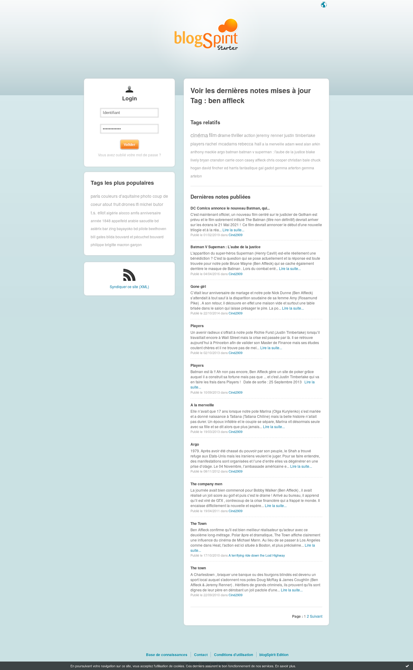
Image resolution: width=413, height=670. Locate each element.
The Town (198, 523)
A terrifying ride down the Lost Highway (257, 555)
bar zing (109, 228)
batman (232, 151)
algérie (112, 212)
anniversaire (150, 212)
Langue (324, 5)
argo (221, 151)
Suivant (316, 616)
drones (128, 204)
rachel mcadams (221, 144)
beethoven (157, 228)
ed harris (231, 167)
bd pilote (141, 228)
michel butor (151, 204)
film (213, 134)
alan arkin (312, 143)
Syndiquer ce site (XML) (129, 286)
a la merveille (273, 143)
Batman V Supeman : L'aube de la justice (225, 246)
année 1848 (101, 220)
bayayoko (125, 228)
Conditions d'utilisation (233, 654)
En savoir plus (285, 665)
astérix (96, 228)
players (197, 144)
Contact (201, 654)
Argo (194, 444)
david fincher (212, 167)
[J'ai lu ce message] (407, 665)
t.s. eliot (98, 213)
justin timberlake (299, 135)
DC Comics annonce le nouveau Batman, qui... (230, 208)
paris (95, 196)
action (249, 135)
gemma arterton (288, 167)
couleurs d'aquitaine (120, 196)
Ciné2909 (235, 235)
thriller (237, 135)
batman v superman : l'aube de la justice (272, 151)
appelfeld (119, 220)
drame (224, 135)
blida (110, 236)
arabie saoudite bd (143, 220)
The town (198, 568)
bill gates (98, 236)
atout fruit (111, 204)
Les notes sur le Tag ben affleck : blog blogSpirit (206, 34)
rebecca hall (249, 144)
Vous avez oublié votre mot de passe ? (129, 154)
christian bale (299, 159)
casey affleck (255, 159)
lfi (137, 204)
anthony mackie (203, 151)
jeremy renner (269, 135)
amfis (135, 212)
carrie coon (234, 159)
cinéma (199, 135)
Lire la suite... (233, 229)
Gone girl (198, 286)
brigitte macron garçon (123, 244)
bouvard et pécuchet (132, 236)
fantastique (248, 167)
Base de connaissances (166, 654)
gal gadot (266, 167)
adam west (294, 143)
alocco (124, 212)
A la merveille (202, 405)
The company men (206, 483)
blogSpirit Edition (273, 654)
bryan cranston (212, 159)
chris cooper (277, 159)
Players (197, 325)
